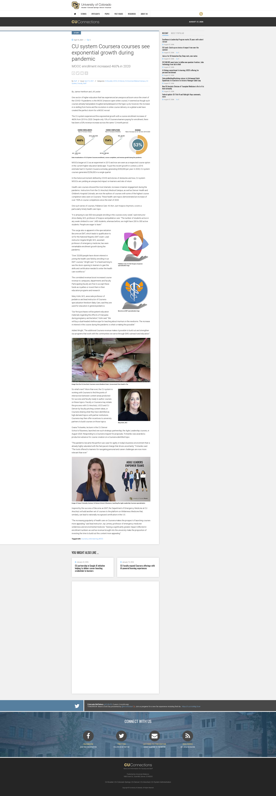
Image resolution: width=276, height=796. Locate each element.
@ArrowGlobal (127, 706)
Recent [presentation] (165, 33)
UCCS (115, 81)
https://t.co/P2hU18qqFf (96, 709)
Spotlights (95, 14)
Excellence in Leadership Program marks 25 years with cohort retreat (182, 40)
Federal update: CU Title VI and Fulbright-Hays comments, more (181, 95)
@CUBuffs (108, 704)
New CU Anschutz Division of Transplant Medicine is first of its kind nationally (183, 87)
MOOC (101, 539)
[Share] (86, 73)
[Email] (82, 73)
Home (75, 14)
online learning (93, 539)
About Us (144, 14)
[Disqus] (115, 609)
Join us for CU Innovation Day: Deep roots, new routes (179, 56)
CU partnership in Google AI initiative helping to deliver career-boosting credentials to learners (90, 568)
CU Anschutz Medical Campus (135, 81)
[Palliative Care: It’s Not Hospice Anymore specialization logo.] (134, 261)
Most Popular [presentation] (177, 33)
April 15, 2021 (89, 81)
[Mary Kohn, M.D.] (134, 420)
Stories (83, 14)
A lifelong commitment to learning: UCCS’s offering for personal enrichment (180, 71)
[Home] (91, 5)
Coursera (84, 539)
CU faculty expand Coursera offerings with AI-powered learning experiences (137, 567)
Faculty (80, 83)
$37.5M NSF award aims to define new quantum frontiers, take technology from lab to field (183, 63)
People (107, 14)
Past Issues (118, 14)
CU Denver (121, 81)
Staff (75, 81)
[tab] (165, 33)
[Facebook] (73, 73)
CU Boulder (108, 81)
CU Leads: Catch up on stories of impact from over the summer (180, 48)
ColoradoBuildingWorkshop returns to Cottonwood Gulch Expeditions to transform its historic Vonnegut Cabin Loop (181, 79)
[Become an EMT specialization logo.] (134, 308)
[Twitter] (77, 73)
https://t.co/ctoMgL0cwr (191, 706)
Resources (132, 14)
